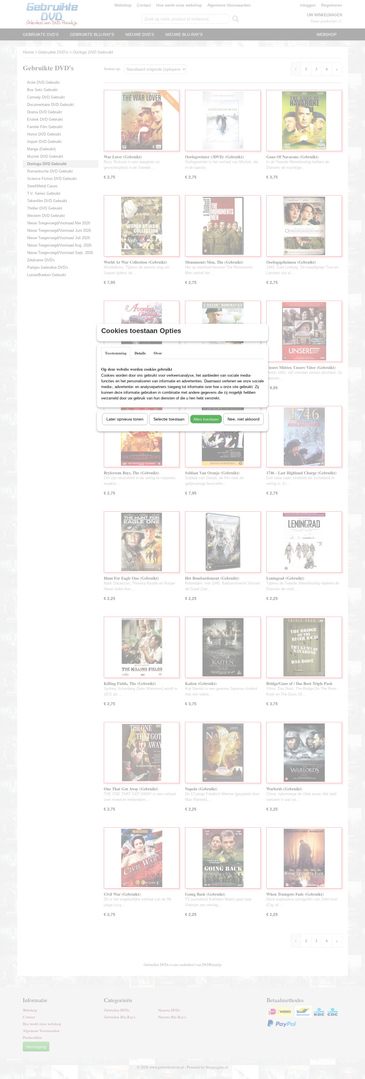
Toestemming (116, 353)
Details (140, 353)
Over (158, 353)
